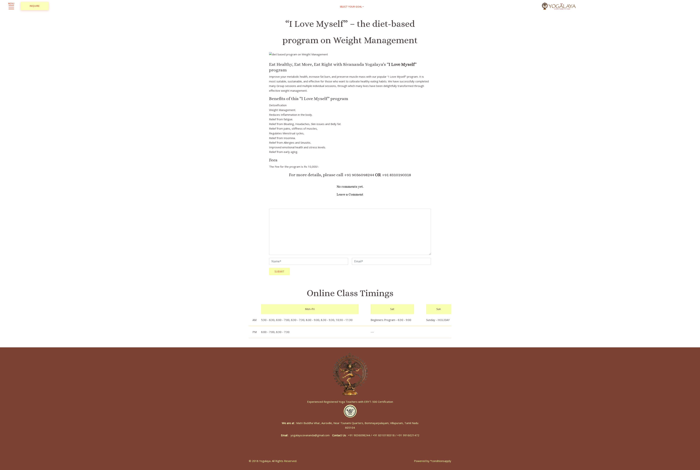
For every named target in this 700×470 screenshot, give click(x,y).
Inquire (35, 5)
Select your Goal (351, 6)
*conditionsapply (440, 461)
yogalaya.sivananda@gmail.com (310, 435)
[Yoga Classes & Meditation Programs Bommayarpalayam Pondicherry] (559, 5)
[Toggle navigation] (11, 6)
